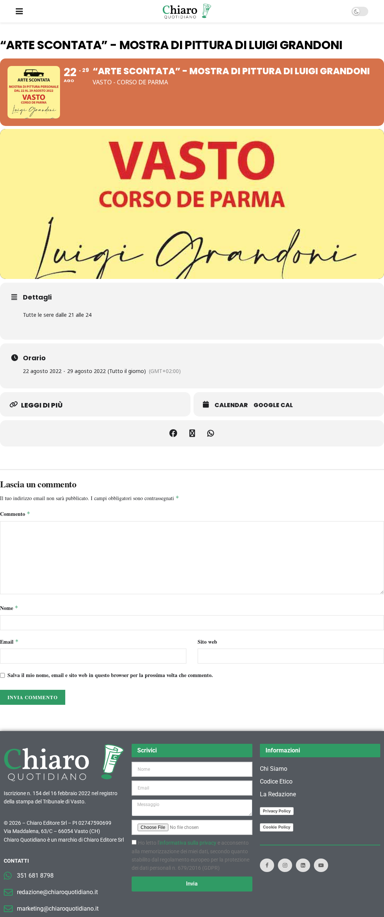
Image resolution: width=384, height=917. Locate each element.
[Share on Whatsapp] (210, 433)
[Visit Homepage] (187, 11)
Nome (9, 608)
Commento (15, 514)
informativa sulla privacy (187, 843)
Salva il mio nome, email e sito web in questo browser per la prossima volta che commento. (110, 675)
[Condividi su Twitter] (192, 433)
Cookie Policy (276, 827)
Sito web (207, 642)
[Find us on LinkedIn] (303, 865)
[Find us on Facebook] (267, 865)
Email (9, 642)
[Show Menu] (19, 11)
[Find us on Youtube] (321, 865)
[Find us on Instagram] (285, 865)
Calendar (231, 405)
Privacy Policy (277, 811)
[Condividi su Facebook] (173, 433)
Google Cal (273, 405)
